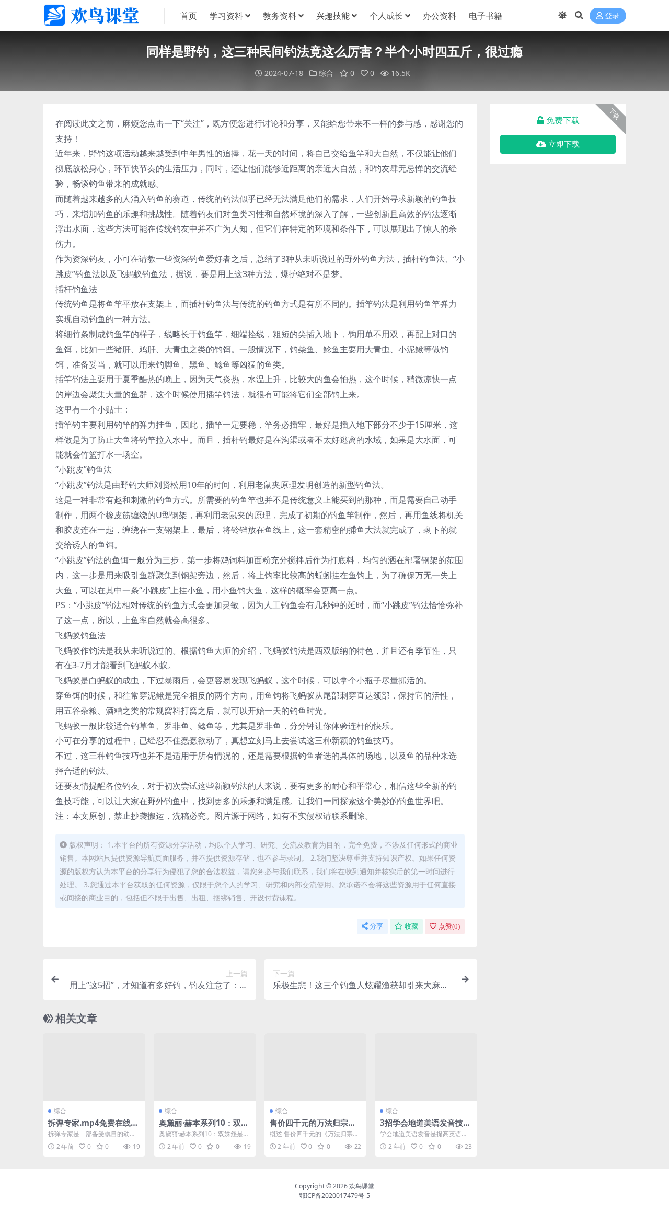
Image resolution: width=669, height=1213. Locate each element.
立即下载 (564, 144)
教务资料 (279, 15)
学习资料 (226, 15)
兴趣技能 (333, 15)
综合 (326, 73)
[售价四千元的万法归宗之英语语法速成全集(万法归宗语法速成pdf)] (315, 1067)
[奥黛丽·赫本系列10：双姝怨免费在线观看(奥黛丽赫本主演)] (205, 1067)
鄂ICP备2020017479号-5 (334, 1195)
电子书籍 (485, 15)
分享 (376, 926)
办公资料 (439, 15)
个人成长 (386, 15)
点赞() (449, 926)
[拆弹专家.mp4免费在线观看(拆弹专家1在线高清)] (94, 1067)
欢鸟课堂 (361, 1186)
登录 (612, 16)
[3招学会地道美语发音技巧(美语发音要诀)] (426, 1067)
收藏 (411, 926)
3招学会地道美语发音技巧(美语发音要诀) (425, 1127)
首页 (188, 15)
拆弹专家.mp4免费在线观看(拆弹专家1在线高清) (93, 1127)
